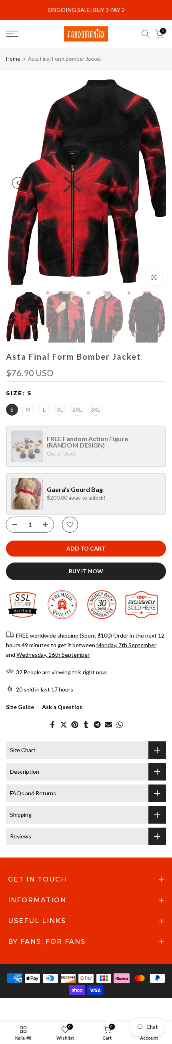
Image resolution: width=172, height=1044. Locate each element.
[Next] (154, 183)
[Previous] (18, 183)
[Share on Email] (108, 724)
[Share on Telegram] (97, 724)
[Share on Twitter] (63, 724)
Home (13, 58)
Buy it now (86, 571)
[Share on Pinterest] (74, 724)
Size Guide (20, 706)
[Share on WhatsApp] (119, 724)
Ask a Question (62, 706)
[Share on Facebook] (52, 724)
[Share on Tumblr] (86, 724)
